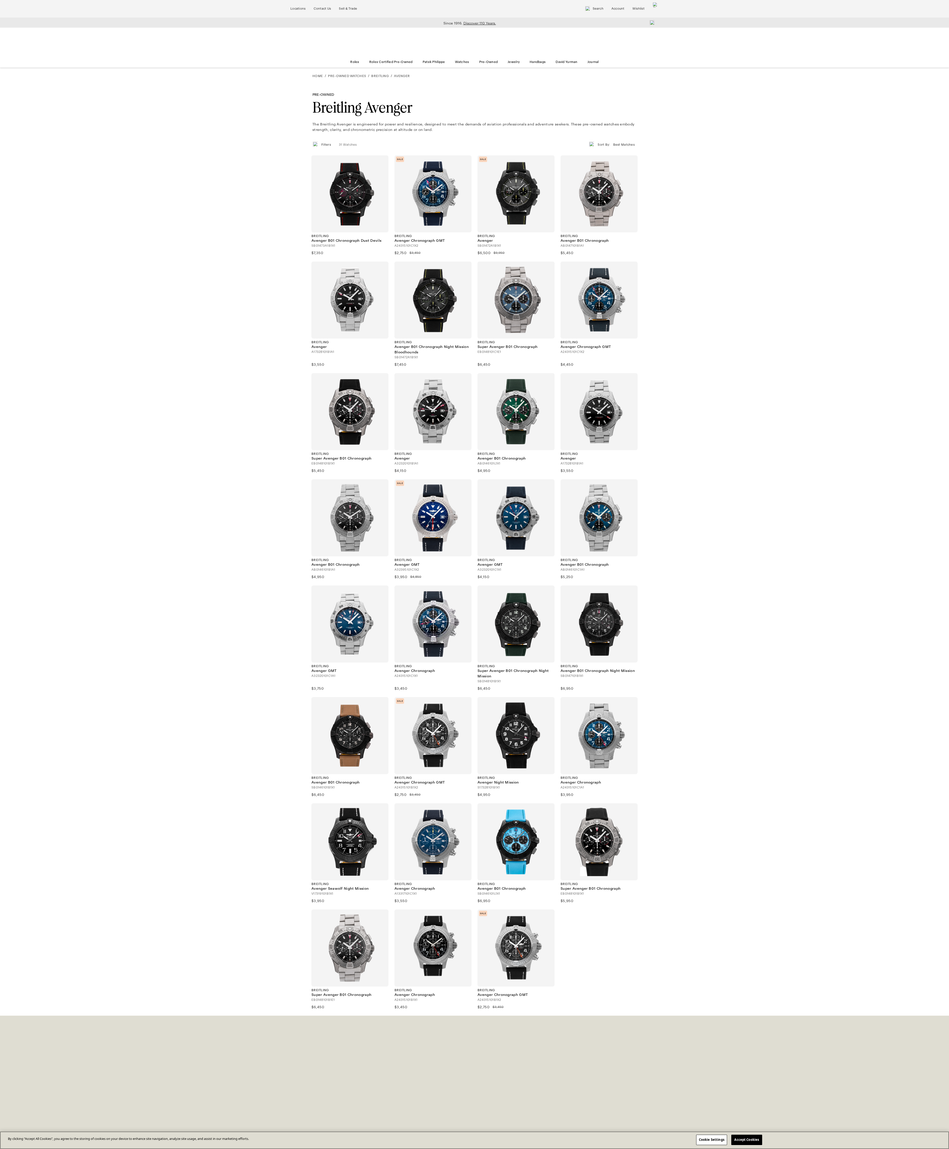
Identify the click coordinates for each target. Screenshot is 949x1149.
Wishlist (638, 8)
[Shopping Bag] (655, 9)
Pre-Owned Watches (347, 76)
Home (317, 76)
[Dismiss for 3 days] (651, 22)
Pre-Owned (488, 62)
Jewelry (514, 62)
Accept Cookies (746, 1139)
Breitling (380, 76)
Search (598, 8)
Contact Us (322, 8)
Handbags (538, 62)
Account (618, 8)
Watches (462, 62)
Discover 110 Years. (479, 23)
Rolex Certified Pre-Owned (391, 62)
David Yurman (566, 62)
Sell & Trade (348, 8)
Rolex (354, 62)
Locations (298, 8)
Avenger (402, 76)
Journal (593, 62)
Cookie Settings (711, 1139)
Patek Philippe (434, 62)
